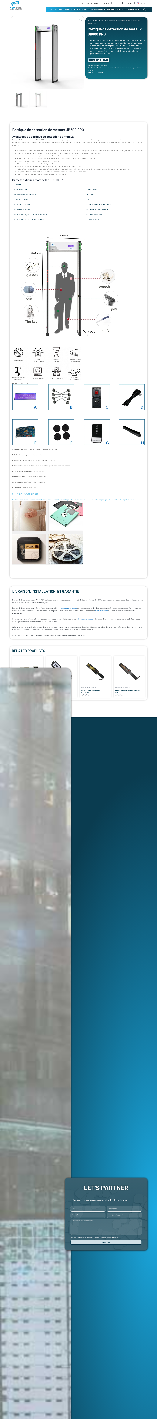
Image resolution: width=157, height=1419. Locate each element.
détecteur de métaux (100, 68)
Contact (117, 3)
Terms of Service (111, 1237)
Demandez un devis (86, 619)
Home (89, 21)
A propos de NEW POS (90, 3)
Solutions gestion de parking (90, 9)
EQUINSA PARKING (114, 9)
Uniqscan (100, 72)
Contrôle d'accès (98, 21)
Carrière (106, 3)
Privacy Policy (100, 1237)
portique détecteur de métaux (115, 68)
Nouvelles (128, 3)
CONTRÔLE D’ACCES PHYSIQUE (61, 9)
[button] (144, 9)
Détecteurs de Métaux (112, 21)
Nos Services (131, 9)
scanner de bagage (130, 68)
